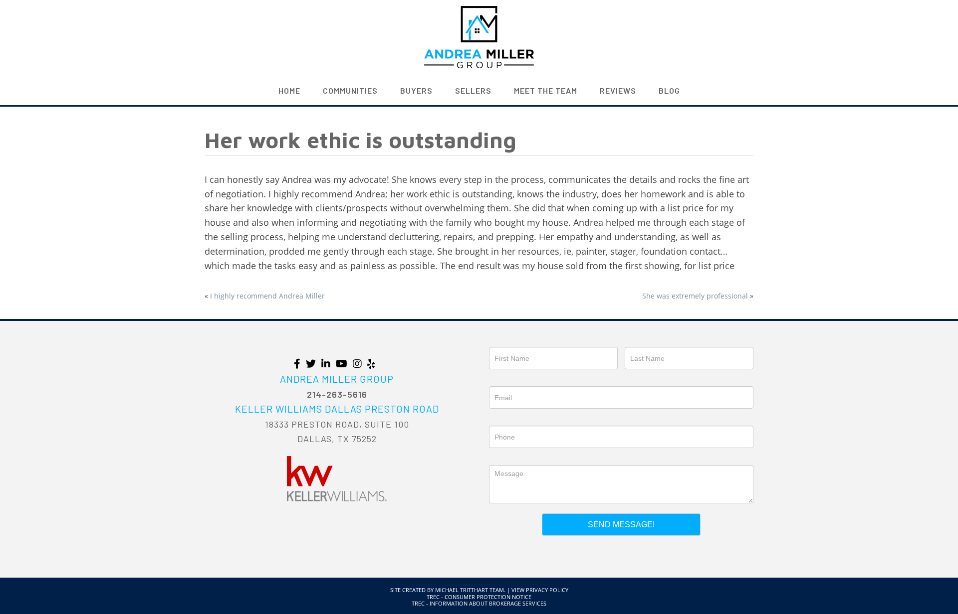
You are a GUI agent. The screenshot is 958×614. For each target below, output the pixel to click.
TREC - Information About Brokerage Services (479, 603)
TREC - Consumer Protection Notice (479, 597)
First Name (507, 340)
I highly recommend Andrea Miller (267, 296)
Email (498, 379)
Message (504, 458)
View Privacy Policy (539, 590)
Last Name (643, 340)
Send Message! (621, 524)
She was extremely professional (695, 296)
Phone (500, 419)
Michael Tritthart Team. (470, 590)
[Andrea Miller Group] (479, 36)
